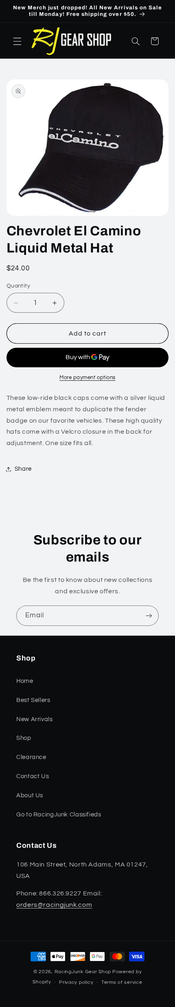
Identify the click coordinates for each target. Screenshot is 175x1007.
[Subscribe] (149, 615)
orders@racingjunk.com (54, 905)
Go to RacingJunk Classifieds (58, 815)
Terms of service (121, 982)
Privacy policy (76, 982)
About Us (29, 795)
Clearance (31, 757)
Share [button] (23, 469)
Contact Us (32, 776)
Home (24, 681)
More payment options (87, 377)
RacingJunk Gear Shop (83, 972)
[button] (17, 41)
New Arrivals (34, 719)
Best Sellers (33, 700)
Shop (23, 738)
